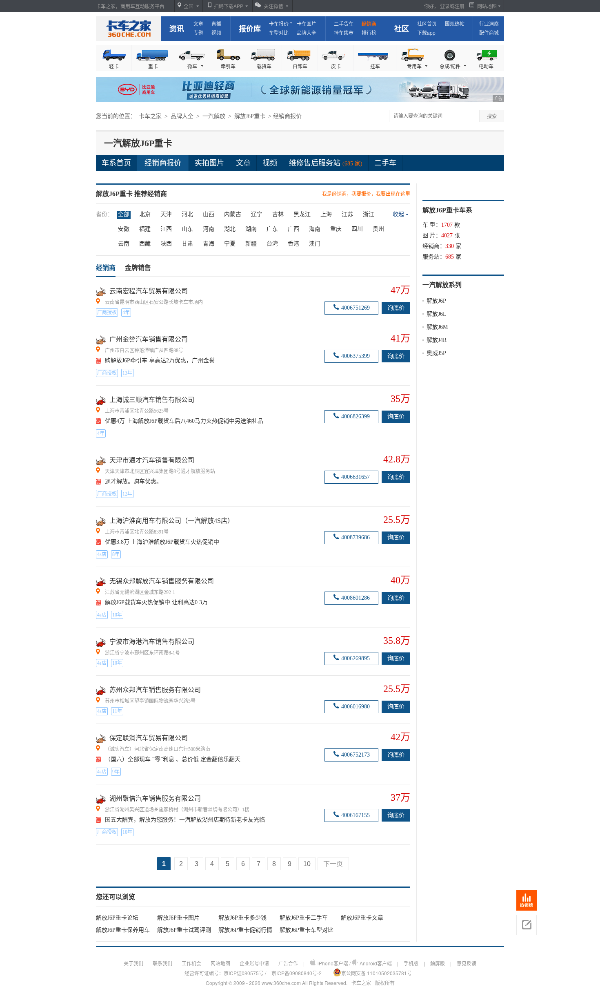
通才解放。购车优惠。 (133, 481)
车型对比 (279, 32)
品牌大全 (306, 32)
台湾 (272, 244)
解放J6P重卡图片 (178, 918)
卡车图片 (306, 23)
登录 (445, 5)
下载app (426, 32)
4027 (447, 235)
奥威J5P (436, 353)
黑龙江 (302, 214)
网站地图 (220, 963)
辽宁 (256, 214)
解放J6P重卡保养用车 (123, 930)
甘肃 (187, 244)
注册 (459, 5)
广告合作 (288, 963)
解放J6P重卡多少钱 (242, 918)
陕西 (166, 244)
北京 (145, 214)
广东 (272, 229)
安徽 (123, 229)
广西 (293, 229)
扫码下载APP (228, 5)
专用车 (414, 66)
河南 (208, 229)
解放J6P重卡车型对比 (306, 930)
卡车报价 (279, 23)
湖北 (230, 229)
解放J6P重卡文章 (362, 918)
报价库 (250, 28)
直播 (216, 23)
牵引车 (228, 66)
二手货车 (343, 23)
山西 (208, 214)
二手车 (385, 163)
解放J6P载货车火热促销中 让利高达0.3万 (156, 602)
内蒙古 (232, 214)
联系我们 (162, 963)
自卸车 (300, 66)
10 (307, 863)
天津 (166, 214)
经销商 (369, 23)
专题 (198, 32)
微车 (192, 66)
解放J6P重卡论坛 (117, 918)
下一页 (333, 863)
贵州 (378, 229)
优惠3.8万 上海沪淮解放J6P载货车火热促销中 (162, 542)
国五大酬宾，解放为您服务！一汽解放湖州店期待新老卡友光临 (185, 820)
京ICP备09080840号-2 (296, 972)
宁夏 (230, 244)
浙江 (368, 214)
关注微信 (273, 5)
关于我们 (133, 963)
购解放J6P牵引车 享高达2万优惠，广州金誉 (160, 360)
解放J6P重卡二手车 (304, 918)
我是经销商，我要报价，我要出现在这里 (366, 194)
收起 (398, 214)
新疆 (251, 244)
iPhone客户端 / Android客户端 (355, 963)
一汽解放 (214, 116)
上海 (326, 214)
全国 (188, 5)
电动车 (486, 66)
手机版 (411, 963)
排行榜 (369, 32)
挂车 (375, 66)
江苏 (347, 214)
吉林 (278, 214)
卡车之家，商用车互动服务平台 (130, 5)
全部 (123, 214)
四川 (357, 229)
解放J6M (437, 327)
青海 (208, 244)
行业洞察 (489, 23)
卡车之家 (128, 28)
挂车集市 (343, 32)
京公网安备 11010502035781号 (376, 972)
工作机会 (191, 963)
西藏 (145, 244)
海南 (314, 229)
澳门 (314, 244)
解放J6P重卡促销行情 (245, 930)
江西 (166, 229)
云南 (123, 244)
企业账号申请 (254, 963)
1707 (447, 225)
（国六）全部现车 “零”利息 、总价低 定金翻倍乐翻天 (172, 759)
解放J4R (437, 340)
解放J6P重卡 (250, 116)
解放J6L (437, 314)
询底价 (395, 308)
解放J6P (436, 301)
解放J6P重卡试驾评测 (184, 930)
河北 (187, 214)
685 (449, 257)
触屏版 (437, 963)
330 (449, 246)
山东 (187, 229)
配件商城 (489, 32)
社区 (401, 28)
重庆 (336, 229)
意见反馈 (466, 963)
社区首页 (427, 23)
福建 (145, 229)
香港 (293, 244)
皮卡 (336, 66)
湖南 (251, 229)
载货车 (264, 66)
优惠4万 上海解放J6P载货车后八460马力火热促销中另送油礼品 (184, 421)
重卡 (153, 66)
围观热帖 (454, 23)
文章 (198, 23)
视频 (216, 32)
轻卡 (114, 66)
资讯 (176, 28)
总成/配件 (450, 66)
